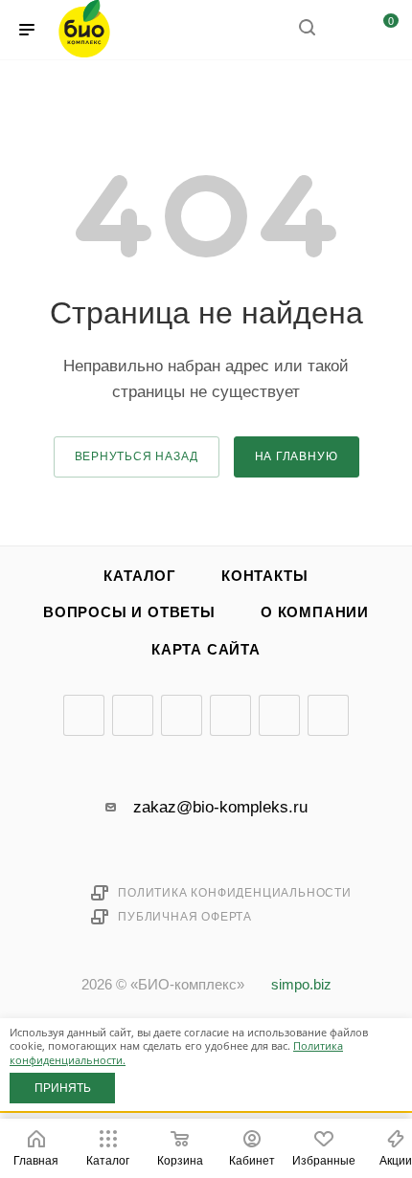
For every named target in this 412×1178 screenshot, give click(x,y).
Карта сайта (206, 649)
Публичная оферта (185, 916)
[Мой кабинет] (343, 30)
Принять (62, 1088)
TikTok (328, 715)
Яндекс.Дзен (279, 715)
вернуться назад (136, 456)
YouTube (181, 715)
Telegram (132, 715)
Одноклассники (230, 715)
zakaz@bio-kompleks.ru (220, 807)
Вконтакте (83, 715)
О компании (315, 612)
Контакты (264, 576)
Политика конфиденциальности (235, 893)
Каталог (139, 576)
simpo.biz (301, 984)
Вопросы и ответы (129, 612)
